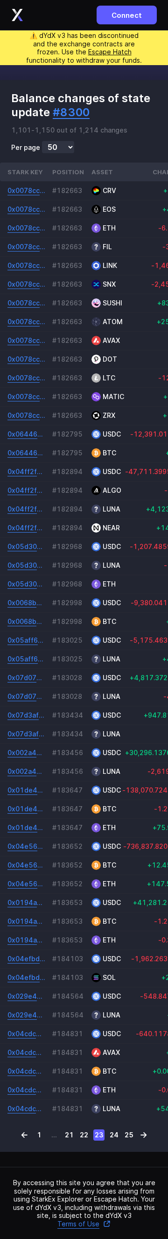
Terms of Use (78, 1224)
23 (99, 1135)
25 (129, 1135)
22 (84, 1135)
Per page (25, 147)
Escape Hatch (110, 52)
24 (114, 1135)
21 (69, 1135)
